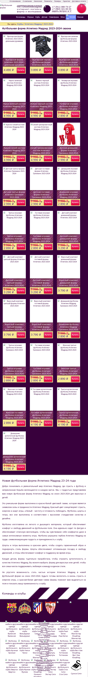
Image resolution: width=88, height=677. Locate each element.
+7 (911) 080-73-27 (61, 7)
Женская (80, 17)
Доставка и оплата (79, 1)
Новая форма (54, 17)
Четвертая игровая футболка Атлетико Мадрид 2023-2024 (68, 106)
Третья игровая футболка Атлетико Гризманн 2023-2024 (14, 371)
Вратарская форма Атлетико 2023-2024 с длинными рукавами (14, 62)
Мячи (63, 17)
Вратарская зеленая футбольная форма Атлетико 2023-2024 (68, 62)
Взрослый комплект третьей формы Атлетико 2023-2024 (14, 327)
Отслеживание (15, 1)
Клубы (37, 17)
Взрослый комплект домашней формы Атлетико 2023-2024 (68, 283)
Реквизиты (48, 1)
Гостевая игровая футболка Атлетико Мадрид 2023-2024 (41, 239)
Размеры (57, 1)
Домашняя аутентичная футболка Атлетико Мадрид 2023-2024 (14, 459)
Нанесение (38, 1)
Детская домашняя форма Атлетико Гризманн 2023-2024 (68, 150)
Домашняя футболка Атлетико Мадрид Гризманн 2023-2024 (68, 327)
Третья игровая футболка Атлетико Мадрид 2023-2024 (14, 239)
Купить (21, 70)
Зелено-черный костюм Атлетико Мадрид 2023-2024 (41, 106)
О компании (27, 1)
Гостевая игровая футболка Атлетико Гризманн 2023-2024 (41, 371)
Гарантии (66, 1)
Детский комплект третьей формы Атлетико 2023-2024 (14, 283)
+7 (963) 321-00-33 (61, 9)
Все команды (20, 17)
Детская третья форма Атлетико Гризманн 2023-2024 (14, 194)
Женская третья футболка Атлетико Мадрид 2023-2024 (68, 371)
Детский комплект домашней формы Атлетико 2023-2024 (68, 239)
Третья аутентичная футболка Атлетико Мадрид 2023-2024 (68, 415)
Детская (44, 17)
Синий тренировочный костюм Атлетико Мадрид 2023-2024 (41, 150)
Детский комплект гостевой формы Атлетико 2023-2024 (41, 283)
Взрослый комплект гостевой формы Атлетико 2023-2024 (41, 327)
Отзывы (83, 4)
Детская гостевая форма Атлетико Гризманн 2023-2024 (41, 194)
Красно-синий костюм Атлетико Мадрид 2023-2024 (14, 150)
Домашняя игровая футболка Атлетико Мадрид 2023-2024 (68, 194)
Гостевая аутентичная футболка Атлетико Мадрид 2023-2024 (41, 415)
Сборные (30, 17)
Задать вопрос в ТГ (61, 11)
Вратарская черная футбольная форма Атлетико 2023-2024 (41, 62)
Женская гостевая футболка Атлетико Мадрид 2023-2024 (14, 415)
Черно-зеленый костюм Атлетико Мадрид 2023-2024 (14, 106)
